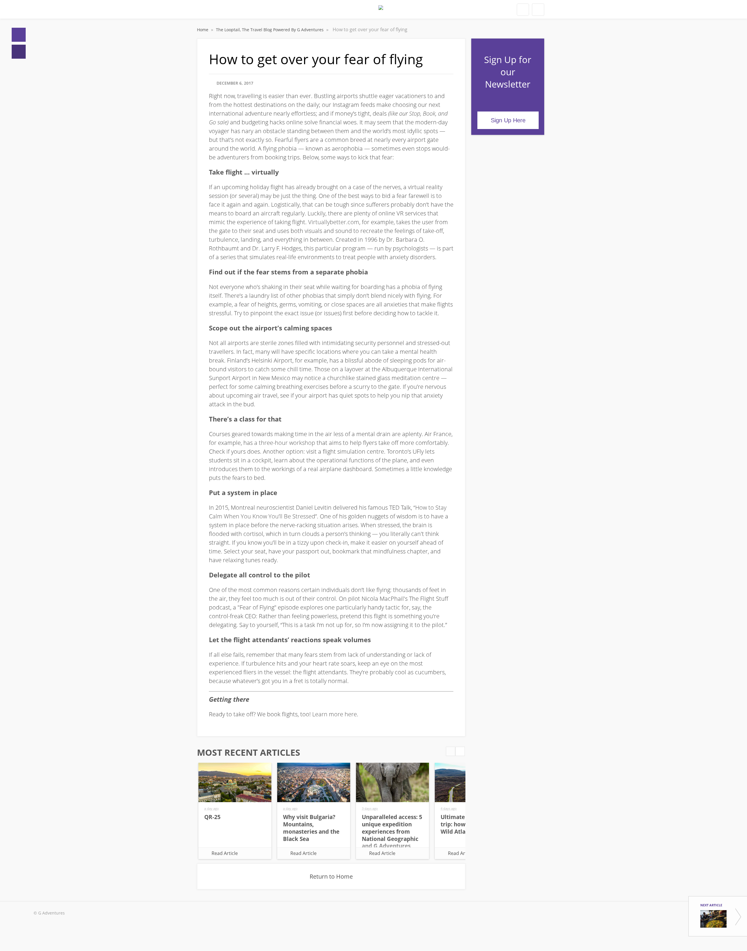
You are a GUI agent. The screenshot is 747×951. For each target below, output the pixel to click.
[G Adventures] (380, 11)
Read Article (225, 853)
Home (19, 35)
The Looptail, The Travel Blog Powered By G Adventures (270, 29)
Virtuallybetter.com (333, 222)
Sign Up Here (508, 120)
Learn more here (334, 714)
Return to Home (331, 876)
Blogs (19, 52)
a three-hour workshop (284, 443)
